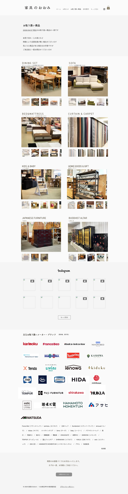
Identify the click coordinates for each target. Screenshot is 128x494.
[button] (108, 7)
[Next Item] (58, 81)
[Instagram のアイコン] (104, 9)
